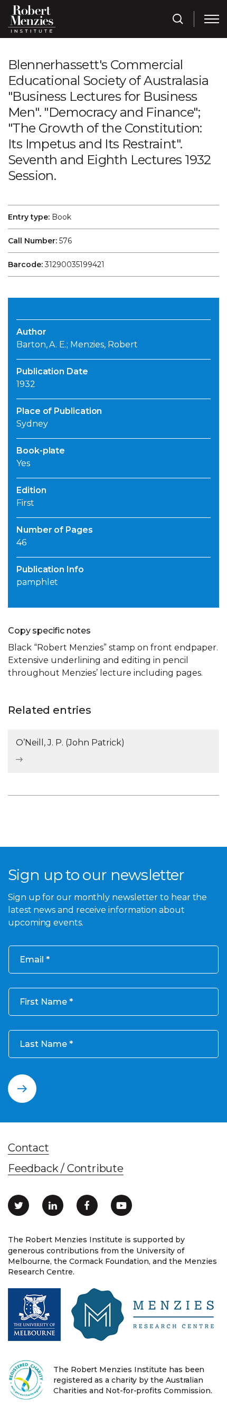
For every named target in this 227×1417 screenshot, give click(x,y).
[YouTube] (121, 1205)
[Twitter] (18, 1205)
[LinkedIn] (52, 1205)
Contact (28, 1147)
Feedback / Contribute (66, 1168)
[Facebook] (87, 1205)
